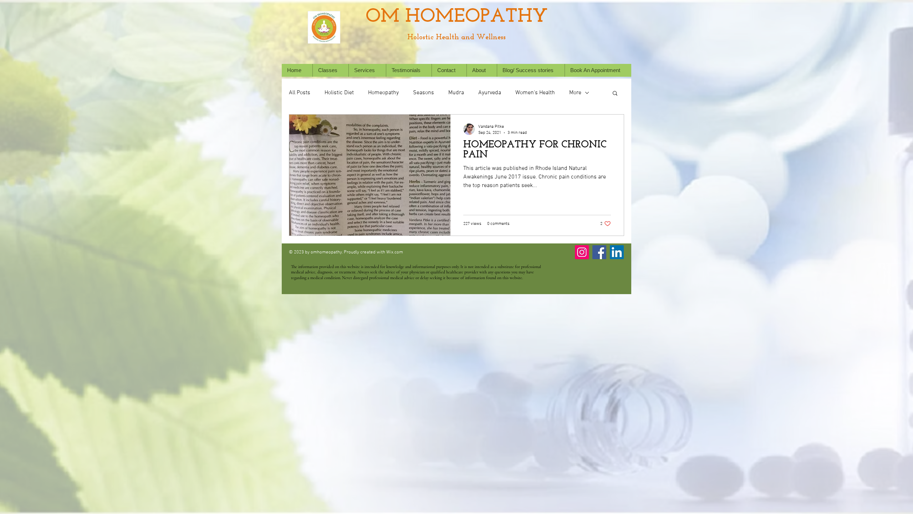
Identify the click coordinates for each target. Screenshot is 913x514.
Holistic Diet (339, 92)
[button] (367, 70)
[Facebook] (599, 252)
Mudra (456, 92)
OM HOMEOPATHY (457, 17)
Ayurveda (489, 92)
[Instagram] (582, 252)
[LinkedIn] (617, 252)
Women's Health (535, 92)
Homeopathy (383, 92)
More (575, 92)
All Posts (299, 92)
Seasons (423, 92)
